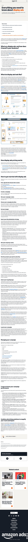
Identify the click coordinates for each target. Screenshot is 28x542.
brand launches (22, 297)
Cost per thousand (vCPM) (6, 167)
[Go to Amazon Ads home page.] (14, 536)
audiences (14, 316)
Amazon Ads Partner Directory (22, 252)
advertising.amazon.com (7, 185)
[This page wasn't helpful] (7, 458)
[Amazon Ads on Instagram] (13, 516)
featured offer (11, 152)
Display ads (24, 38)
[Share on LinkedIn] (27, 536)
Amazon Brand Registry (20, 50)
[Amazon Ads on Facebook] (18, 516)
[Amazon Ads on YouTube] (16, 516)
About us (14, 518)
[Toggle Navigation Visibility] (0, 1)
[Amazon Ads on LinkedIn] (9, 516)
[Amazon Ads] (14, 1)
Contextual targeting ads (13, 289)
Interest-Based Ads (14, 523)
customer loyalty (12, 313)
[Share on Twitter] (27, 535)
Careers (14, 529)
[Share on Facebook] (27, 533)
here (1, 252)
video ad (17, 250)
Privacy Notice (14, 522)
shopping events (14, 65)
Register (14, 185)
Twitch (10, 53)
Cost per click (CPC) (5, 165)
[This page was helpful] (21, 458)
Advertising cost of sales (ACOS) (7, 355)
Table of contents (4, 23)
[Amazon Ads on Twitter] (11, 516)
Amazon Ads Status (14, 527)
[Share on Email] (27, 538)
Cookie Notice (14, 525)
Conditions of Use (14, 520)
